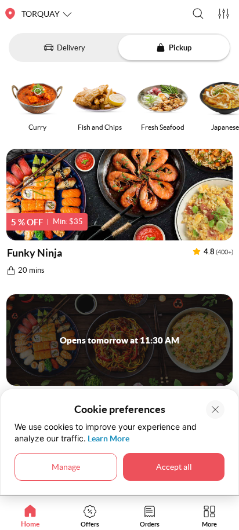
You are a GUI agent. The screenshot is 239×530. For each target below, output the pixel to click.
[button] (198, 14)
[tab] (30, 516)
